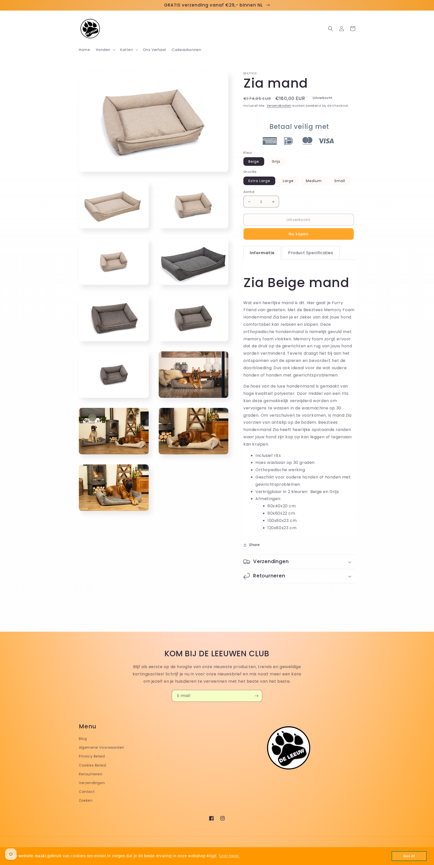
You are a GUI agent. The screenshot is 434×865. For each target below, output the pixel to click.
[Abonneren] (256, 696)
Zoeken (86, 800)
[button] (105, 49)
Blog (83, 738)
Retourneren (90, 774)
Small (339, 180)
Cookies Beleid (92, 765)
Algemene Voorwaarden (101, 747)
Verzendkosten (279, 105)
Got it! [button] (409, 856)
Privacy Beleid (92, 756)
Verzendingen (92, 782)
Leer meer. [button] (229, 856)
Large (288, 180)
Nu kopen (299, 234)
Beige (253, 161)
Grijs (276, 161)
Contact (87, 791)
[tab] (262, 253)
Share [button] (254, 544)
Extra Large (259, 180)
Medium (314, 180)
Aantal (248, 191)
